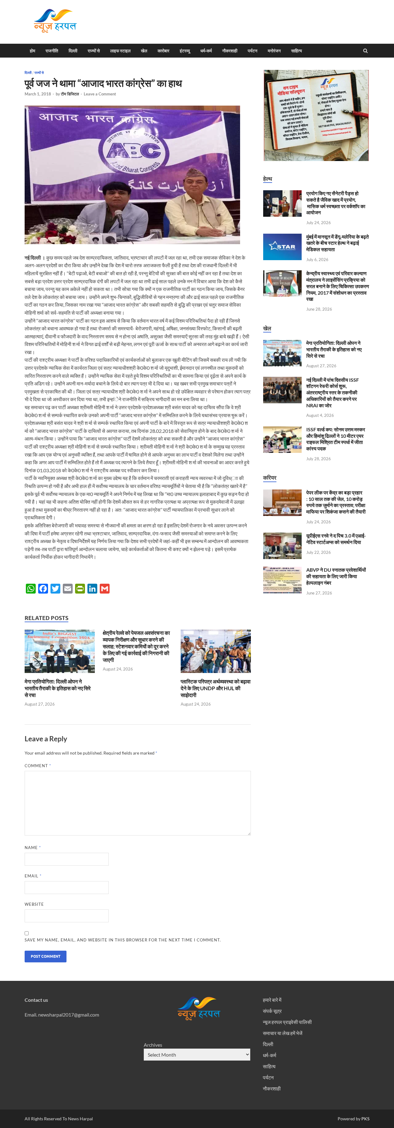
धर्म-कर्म (206, 50)
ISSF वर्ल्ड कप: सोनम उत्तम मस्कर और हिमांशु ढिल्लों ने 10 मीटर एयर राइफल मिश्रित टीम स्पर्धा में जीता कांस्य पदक (335, 438)
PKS (364, 1118)
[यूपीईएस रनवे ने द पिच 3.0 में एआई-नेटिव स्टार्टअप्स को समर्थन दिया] (282, 536)
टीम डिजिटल (70, 93)
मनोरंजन (274, 50)
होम (32, 50)
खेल (144, 50)
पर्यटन (252, 50)
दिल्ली (73, 50)
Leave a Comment (100, 93)
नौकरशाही (229, 50)
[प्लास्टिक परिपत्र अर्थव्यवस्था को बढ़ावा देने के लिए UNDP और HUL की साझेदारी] (216, 674)
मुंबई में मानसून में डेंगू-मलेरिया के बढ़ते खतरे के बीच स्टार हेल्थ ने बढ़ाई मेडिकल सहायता (337, 243)
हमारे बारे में (272, 1000)
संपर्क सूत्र (272, 1011)
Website (34, 904)
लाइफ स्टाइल (120, 50)
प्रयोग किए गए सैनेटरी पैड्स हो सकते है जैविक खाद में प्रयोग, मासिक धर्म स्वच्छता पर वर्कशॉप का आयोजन (335, 202)
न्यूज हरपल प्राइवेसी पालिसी (287, 1022)
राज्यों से (94, 50)
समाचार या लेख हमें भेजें (282, 1033)
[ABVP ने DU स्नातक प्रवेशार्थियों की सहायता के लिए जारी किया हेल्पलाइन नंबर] (282, 570)
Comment (38, 765)
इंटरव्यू (185, 50)
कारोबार (163, 50)
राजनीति (52, 50)
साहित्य (296, 50)
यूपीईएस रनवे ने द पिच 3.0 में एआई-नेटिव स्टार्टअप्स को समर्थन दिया (336, 539)
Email (33, 875)
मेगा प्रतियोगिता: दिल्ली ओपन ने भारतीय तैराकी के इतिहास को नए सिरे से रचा (57, 688)
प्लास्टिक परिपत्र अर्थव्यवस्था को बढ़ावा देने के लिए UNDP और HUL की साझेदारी (216, 688)
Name (33, 847)
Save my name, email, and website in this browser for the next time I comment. (123, 939)
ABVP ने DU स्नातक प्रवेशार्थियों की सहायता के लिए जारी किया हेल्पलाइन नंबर (336, 576)
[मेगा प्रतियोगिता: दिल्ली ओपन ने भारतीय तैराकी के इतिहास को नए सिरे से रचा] (60, 674)
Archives (153, 1045)
